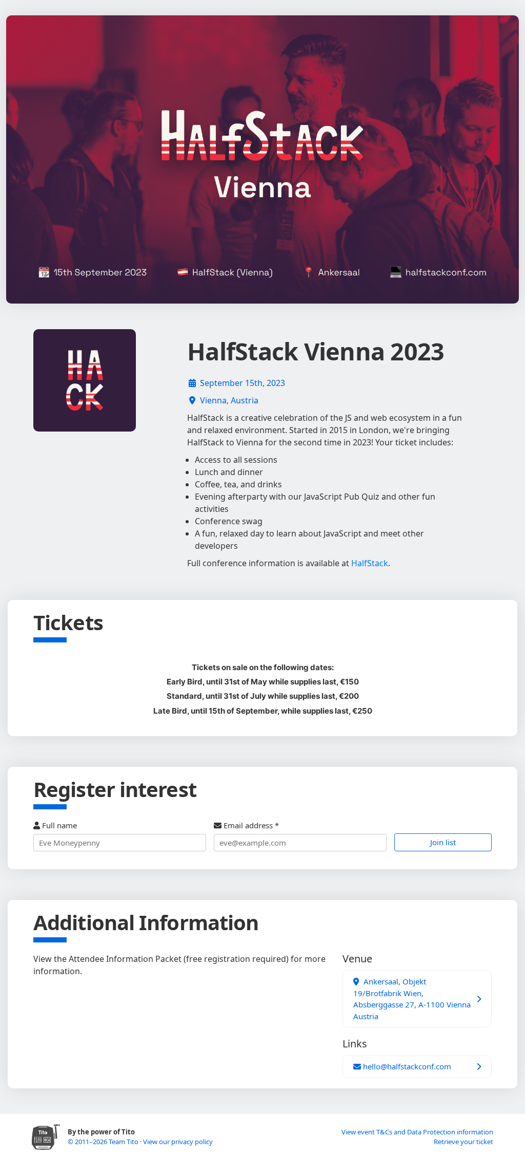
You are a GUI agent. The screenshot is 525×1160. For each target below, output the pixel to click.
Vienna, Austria (229, 400)
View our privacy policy (178, 1141)
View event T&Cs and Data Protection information (417, 1131)
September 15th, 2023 (242, 383)
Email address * (250, 825)
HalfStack (369, 563)
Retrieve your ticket (463, 1141)
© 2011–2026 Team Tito (104, 1141)
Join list (443, 842)
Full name (58, 825)
